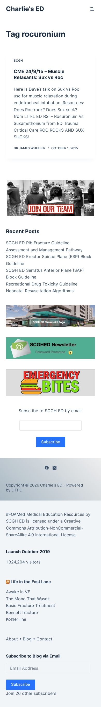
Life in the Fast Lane (31, 581)
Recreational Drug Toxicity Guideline (41, 284)
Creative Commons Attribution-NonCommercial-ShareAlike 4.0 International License (44, 527)
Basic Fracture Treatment (30, 605)
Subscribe (20, 684)
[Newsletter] (50, 197)
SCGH (18, 60)
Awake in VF (18, 591)
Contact (44, 638)
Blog (27, 638)
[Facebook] (47, 468)
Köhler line (16, 619)
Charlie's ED (25, 9)
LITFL (16, 490)
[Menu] (92, 9)
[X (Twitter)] (54, 468)
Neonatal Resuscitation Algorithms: (40, 290)
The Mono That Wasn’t (28, 598)
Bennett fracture (22, 612)
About (12, 638)
